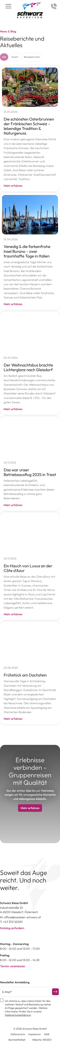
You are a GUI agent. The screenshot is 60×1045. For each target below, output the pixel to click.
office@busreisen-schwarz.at (22, 917)
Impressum (34, 1034)
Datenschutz (18, 1034)
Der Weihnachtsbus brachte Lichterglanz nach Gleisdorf (28, 367)
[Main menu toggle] (8, 6)
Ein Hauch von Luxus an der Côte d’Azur (28, 568)
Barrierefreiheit (17, 1039)
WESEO (47, 1039)
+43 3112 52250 (13, 922)
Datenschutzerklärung (18, 1015)
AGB (46, 1034)
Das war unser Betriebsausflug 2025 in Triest (30, 472)
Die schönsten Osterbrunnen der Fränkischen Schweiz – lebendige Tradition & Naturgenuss (29, 126)
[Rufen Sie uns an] (54, 6)
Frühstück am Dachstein (25, 674)
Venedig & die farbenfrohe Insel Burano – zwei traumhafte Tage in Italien (27, 251)
